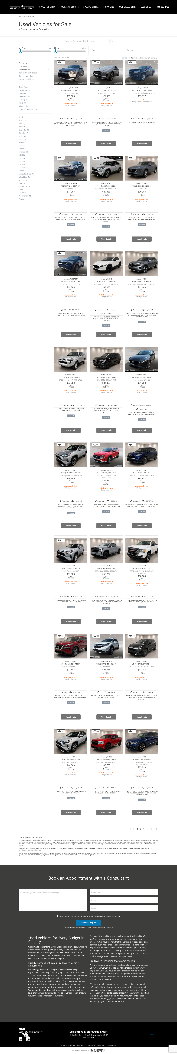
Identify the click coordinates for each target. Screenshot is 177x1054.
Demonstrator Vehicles (28, 73)
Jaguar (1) (22, 158)
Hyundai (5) (23, 152)
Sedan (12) (23, 100)
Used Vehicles (24, 70)
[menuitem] (47, 7)
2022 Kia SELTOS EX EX (71, 284)
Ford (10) (22, 139)
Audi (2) (22, 123)
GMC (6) (22, 145)
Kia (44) (22, 164)
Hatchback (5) (24, 90)
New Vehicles (24, 66)
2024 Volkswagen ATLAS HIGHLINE (141, 284)
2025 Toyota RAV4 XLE (70, 762)
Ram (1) (22, 183)
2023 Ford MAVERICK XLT (106, 762)
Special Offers (91, 7)
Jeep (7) (22, 161)
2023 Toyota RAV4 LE (70, 571)
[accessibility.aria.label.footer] (98, 1050)
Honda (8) (22, 149)
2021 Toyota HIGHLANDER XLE (142, 475)
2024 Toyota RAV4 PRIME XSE (106, 189)
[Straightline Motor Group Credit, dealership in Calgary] (22, 7)
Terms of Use (100, 1045)
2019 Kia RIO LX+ (70, 189)
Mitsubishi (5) (24, 177)
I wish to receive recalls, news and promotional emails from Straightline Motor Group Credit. (90, 916)
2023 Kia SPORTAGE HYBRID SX (141, 667)
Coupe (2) (22, 93)
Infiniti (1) (22, 155)
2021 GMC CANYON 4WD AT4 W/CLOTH (142, 572)
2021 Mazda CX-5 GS (142, 380)
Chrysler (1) (23, 133)
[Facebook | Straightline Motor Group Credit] (20, 1039)
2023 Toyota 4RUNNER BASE (70, 380)
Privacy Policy (110, 927)
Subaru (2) (23, 189)
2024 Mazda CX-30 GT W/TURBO (106, 284)
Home (21, 16)
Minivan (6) (23, 106)
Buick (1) (22, 127)
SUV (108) (22, 103)
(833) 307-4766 (162, 7)
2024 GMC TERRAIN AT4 (106, 380)
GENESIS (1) (23, 142)
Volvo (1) (22, 199)
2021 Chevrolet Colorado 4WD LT (142, 93)
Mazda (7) (22, 171)
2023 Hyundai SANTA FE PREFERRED (106, 476)
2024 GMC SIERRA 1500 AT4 (106, 571)
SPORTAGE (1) (24, 186)
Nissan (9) (23, 180)
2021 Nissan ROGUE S (70, 667)
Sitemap (90, 1045)
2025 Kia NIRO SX (71, 93)
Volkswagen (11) (25, 196)
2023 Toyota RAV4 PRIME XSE (70, 475)
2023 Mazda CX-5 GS (142, 189)
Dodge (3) (22, 136)
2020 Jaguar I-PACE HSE (106, 93)
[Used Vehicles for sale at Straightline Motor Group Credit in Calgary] (151, 830)
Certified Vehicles (26, 76)
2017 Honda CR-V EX (106, 667)
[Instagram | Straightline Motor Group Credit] (28, 1039)
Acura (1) (22, 120)
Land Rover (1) (24, 167)
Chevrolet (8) (24, 130)
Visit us (112, 995)
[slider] (20, 51)
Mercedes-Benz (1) (26, 174)
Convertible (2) (24, 96)
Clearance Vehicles (26, 79)
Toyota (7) (22, 193)
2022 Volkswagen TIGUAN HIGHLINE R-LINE (141, 763)
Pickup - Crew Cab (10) (28, 109)
